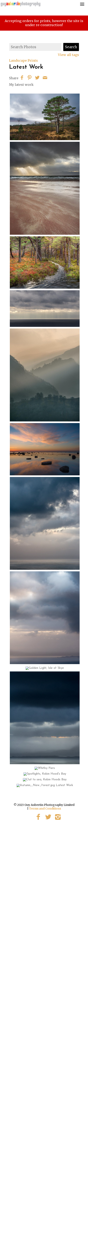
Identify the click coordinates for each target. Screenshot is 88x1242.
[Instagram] (57, 817)
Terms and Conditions (45, 808)
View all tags (68, 55)
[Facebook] (38, 817)
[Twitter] (48, 817)
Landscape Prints (23, 60)
